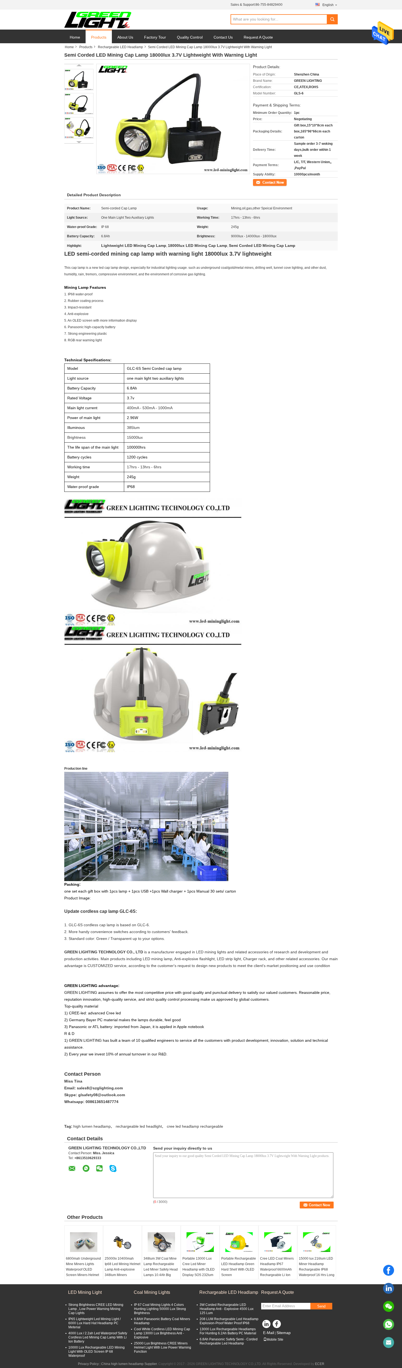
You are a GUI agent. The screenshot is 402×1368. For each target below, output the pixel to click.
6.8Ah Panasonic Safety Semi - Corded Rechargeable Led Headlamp (229, 1341)
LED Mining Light (85, 1292)
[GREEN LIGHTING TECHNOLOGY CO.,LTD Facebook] (277, 1325)
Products (98, 37)
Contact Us (223, 37)
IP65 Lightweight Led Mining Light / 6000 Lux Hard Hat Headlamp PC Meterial (94, 1323)
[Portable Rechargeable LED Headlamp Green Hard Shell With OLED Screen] (239, 1242)
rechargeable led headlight (139, 1126)
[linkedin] (388, 1288)
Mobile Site (275, 1339)
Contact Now (262, 182)
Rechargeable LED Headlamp (120, 47)
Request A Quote (258, 37)
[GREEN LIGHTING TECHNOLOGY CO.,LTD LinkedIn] (266, 1325)
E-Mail (268, 1333)
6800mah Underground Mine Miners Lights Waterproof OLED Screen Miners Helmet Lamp (83, 1269)
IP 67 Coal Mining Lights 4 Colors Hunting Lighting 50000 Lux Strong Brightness (160, 1309)
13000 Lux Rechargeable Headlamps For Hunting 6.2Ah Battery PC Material (228, 1331)
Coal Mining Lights (152, 1292)
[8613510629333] (388, 1324)
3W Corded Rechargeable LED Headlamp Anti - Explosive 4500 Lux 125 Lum (227, 1309)
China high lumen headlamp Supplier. (129, 1364)
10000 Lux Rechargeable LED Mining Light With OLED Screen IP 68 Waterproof (96, 1352)
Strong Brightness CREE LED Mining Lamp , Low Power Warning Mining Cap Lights (95, 1309)
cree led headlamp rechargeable (195, 1126)
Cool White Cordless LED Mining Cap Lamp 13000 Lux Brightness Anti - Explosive (162, 1333)
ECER (319, 1364)
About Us (125, 37)
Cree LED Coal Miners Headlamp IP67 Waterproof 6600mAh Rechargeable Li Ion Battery (277, 1269)
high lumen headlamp (92, 1126)
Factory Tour (155, 37)
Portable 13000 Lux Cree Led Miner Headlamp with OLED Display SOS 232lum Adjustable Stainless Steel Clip (198, 1272)
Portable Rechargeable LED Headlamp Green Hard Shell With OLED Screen (238, 1267)
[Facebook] (388, 1270)
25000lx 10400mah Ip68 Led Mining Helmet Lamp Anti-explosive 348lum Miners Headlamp (122, 1269)
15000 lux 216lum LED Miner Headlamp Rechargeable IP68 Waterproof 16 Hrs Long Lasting (316, 1269)
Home (75, 37)
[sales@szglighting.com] (388, 1342)
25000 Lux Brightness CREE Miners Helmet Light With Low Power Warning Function (162, 1347)
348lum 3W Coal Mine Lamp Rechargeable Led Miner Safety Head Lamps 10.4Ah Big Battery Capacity (161, 1269)
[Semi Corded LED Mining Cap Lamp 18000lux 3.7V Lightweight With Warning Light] (79, 79)
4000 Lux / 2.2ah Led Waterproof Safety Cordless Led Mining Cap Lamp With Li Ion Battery (97, 1337)
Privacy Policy (88, 1364)
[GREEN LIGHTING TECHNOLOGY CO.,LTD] (97, 20)
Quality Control (190, 37)
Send (321, 1306)
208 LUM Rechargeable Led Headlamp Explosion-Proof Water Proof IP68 (229, 1321)
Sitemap (283, 1333)
